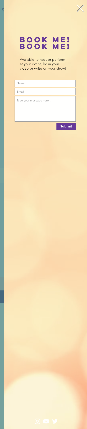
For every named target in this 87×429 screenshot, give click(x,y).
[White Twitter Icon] (54, 421)
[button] (80, 8)
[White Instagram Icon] (37, 421)
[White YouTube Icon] (46, 421)
